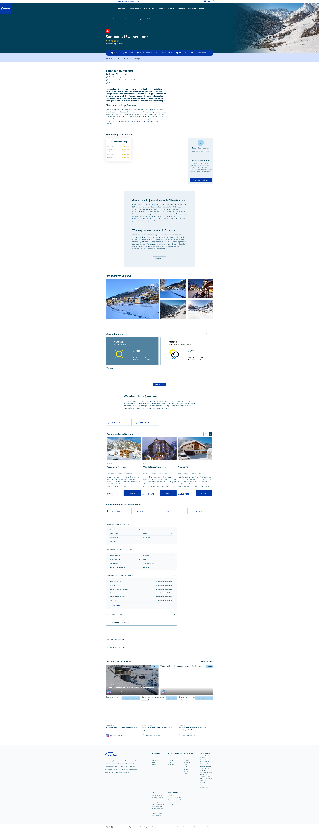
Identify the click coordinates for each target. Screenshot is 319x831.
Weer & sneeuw (146, 53)
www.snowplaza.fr (156, 815)
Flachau (186, 764)
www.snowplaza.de (157, 806)
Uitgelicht (171, 8)
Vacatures (186, 827)
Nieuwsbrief (181, 8)
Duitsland (170, 758)
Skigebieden (121, 8)
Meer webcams (159, 384)
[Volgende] (210, 434)
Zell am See (187, 762)
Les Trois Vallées (204, 764)
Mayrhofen (187, 760)
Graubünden (123, 19)
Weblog (161, 8)
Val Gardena (203, 774)
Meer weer (209, 334)
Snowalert (170, 795)
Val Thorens (187, 767)
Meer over (183, 53)
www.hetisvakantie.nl (157, 797)
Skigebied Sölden (204, 785)
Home (107, 19)
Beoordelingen (192, 8)
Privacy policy (155, 827)
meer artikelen (206, 661)
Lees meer (158, 258)
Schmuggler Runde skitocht (141, 219)
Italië (169, 762)
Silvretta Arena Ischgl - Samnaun (139, 121)
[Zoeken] (213, 8)
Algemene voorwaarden (135, 827)
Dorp (116, 53)
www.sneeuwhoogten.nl (158, 804)
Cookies (164, 827)
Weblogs (137, 59)
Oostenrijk (171, 756)
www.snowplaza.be (157, 802)
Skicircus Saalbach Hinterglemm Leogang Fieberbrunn (206, 778)
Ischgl (153, 205)
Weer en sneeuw (134, 8)
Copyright (147, 827)
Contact (179, 827)
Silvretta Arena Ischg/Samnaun (138, 19)
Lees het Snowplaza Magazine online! (128, 1)
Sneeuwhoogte (156, 760)
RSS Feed (170, 804)
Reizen (153, 762)
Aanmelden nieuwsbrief (174, 797)
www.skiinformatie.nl (157, 800)
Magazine (201, 8)
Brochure (127, 59)
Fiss (185, 776)
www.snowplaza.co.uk (157, 808)
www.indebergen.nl (157, 795)
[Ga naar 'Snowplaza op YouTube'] (209, 1)
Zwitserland (115, 19)
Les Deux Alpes (204, 782)
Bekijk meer (116, 605)
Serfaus (186, 769)
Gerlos (186, 773)
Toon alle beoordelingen (200, 180)
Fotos (118, 59)
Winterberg (187, 756)
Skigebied (129, 53)
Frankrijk (170, 760)
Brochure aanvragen (173, 802)
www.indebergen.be (157, 811)
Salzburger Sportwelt (205, 766)
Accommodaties (149, 8)
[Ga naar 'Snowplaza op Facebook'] (205, 1)
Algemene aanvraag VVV (174, 800)
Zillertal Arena (204, 787)
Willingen (186, 771)
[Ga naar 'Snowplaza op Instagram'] (213, 1)
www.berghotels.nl (157, 813)
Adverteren (171, 827)
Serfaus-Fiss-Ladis (205, 768)
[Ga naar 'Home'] (5, 8)
